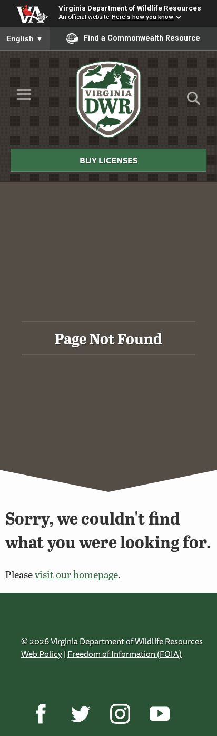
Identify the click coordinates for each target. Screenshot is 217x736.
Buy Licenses (108, 160)
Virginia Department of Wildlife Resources (129, 8)
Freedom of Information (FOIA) (124, 654)
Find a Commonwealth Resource (142, 38)
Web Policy (41, 654)
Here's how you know (142, 17)
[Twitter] (80, 714)
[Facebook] (41, 714)
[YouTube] (159, 714)
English (24, 38)
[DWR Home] (109, 99)
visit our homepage (76, 574)
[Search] (193, 102)
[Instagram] (120, 714)
